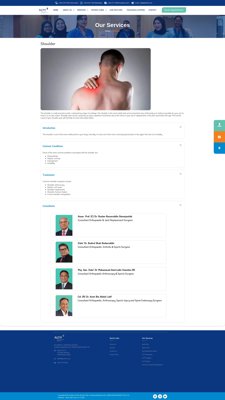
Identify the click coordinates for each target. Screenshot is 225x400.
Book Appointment (173, 10)
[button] (67, 10)
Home (107, 31)
